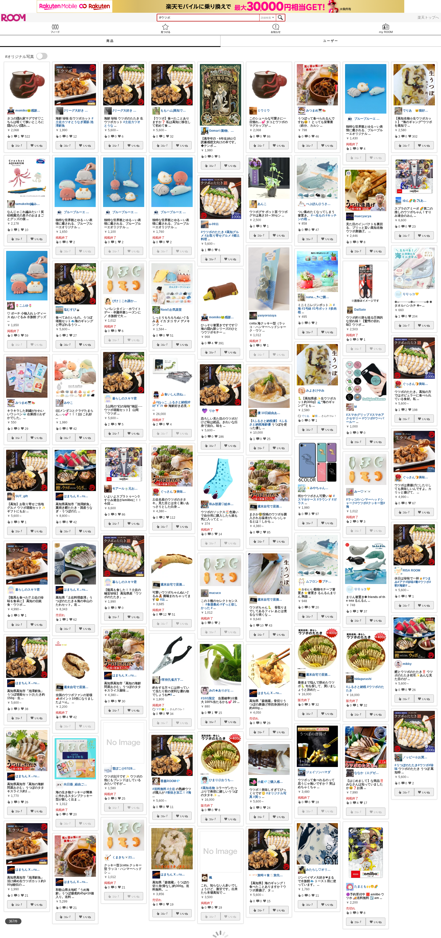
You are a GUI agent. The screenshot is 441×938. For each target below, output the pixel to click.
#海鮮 (402, 585)
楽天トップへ (428, 17)
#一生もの (318, 215)
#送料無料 (159, 789)
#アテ (402, 582)
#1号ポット (320, 308)
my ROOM (386, 28)
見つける (165, 28)
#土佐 (171, 789)
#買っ (257, 797)
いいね (38, 145)
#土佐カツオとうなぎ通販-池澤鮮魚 (74, 122)
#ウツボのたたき (212, 232)
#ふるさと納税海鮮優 (268, 422)
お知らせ (275, 28)
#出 (162, 599)
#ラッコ (351, 499)
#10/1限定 (208, 698)
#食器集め (212, 604)
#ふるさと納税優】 (265, 421)
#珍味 (409, 582)
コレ (17, 145)
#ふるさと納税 (356, 687)
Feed (55, 28)
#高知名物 (208, 788)
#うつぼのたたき (406, 765)
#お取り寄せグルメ (218, 235)
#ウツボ (367, 418)
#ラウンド (324, 499)
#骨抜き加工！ (175, 792)
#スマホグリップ (357, 415)
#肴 (415, 582)
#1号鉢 (306, 308)
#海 (188, 792)
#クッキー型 (374, 503)
